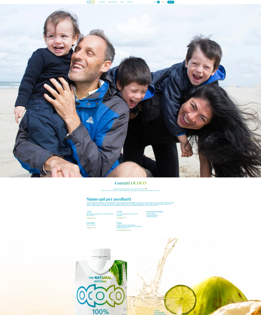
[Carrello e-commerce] (154, 2)
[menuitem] (102, 2)
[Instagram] (158, 2)
